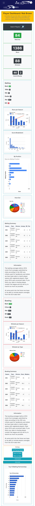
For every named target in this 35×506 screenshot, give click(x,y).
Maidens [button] (27, 374)
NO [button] (26, 226)
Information (18, 459)
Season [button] (7, 226)
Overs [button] (22, 374)
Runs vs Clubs (17, 453)
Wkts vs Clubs (17, 456)
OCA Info (17, 462)
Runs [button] (29, 226)
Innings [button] (23, 226)
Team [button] (12, 226)
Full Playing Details (18, 450)
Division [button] (18, 226)
